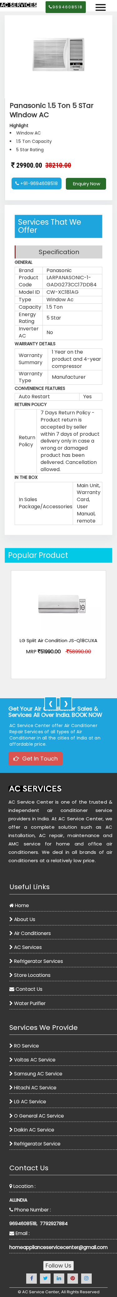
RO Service (26, 1046)
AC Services (28, 947)
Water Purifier (30, 1003)
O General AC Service (39, 1116)
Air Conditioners (32, 933)
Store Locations (32, 975)
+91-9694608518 (38, 183)
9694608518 (67, 7)
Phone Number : (32, 1210)
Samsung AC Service (38, 1073)
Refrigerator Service (37, 1143)
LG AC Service (30, 1101)
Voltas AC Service (35, 1060)
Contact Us (29, 989)
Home (22, 905)
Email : (22, 1233)
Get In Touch (38, 758)
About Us (24, 919)
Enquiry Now (86, 183)
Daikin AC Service (34, 1130)
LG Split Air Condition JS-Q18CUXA (58, 640)
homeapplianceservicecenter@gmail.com (58, 1247)
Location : (24, 1186)
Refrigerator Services (38, 961)
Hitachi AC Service (35, 1087)
